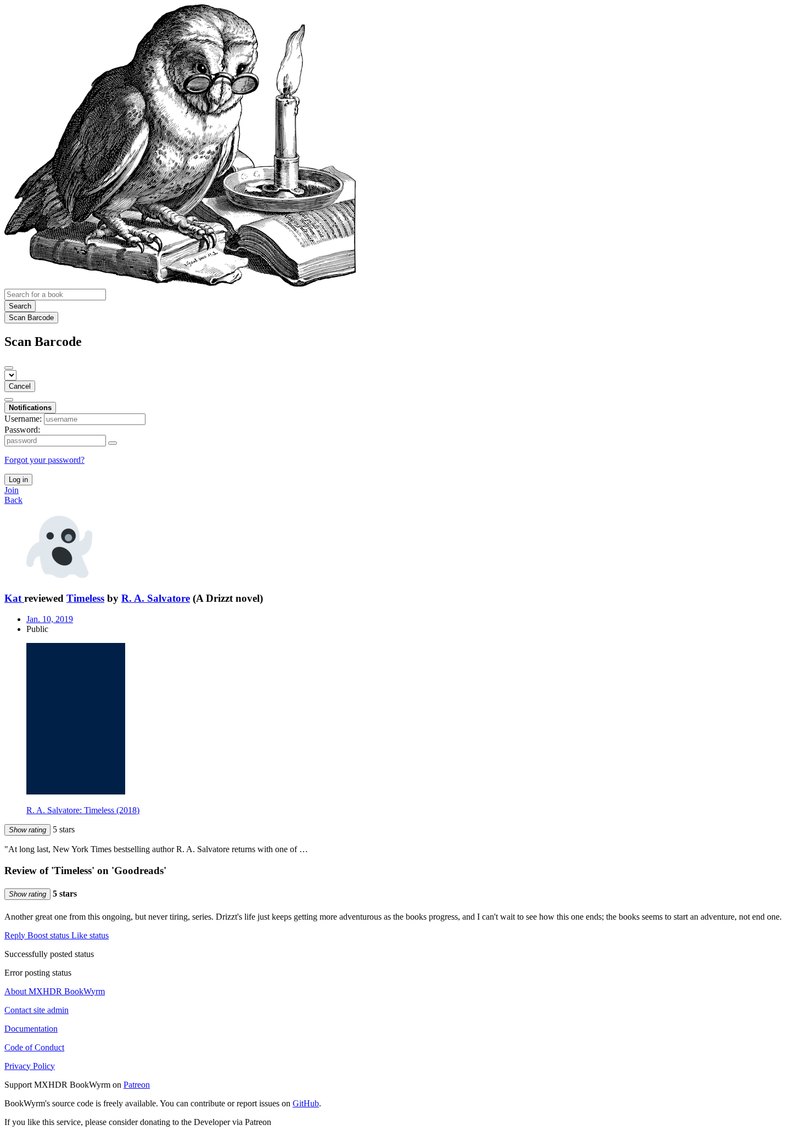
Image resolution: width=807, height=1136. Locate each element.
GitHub (306, 1103)
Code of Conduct (34, 1047)
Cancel (20, 386)
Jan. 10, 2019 (49, 619)
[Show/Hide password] (112, 443)
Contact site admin (36, 1010)
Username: (23, 418)
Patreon (137, 1084)
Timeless (85, 598)
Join (11, 490)
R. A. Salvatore (155, 598)
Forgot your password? (44, 460)
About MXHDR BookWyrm (54, 991)
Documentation (31, 1028)
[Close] (8, 368)
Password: (22, 429)
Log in (18, 479)
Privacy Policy (29, 1066)
